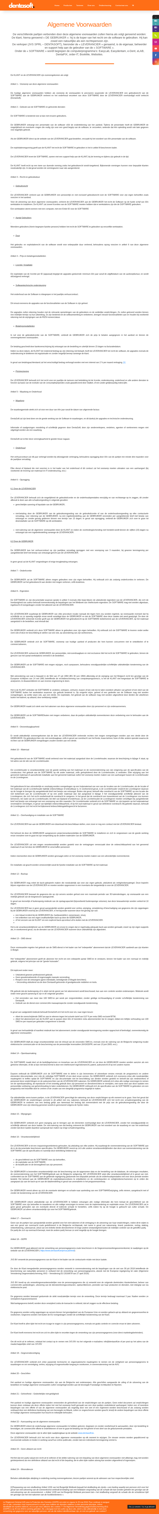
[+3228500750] (155, 35)
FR (133, 5)
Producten (68, 5)
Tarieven (79, 5)
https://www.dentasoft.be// (57, 1251)
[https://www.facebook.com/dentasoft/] (155, 55)
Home (57, 5)
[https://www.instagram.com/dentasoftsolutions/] (155, 61)
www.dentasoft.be (86, 1433)
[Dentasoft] (21, 5)
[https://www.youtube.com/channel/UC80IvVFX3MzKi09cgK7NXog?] (155, 48)
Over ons (91, 5)
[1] (124, 362)
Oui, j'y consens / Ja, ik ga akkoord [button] (141, 1507)
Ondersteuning (105, 5)
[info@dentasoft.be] (155, 42)
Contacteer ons (121, 5)
